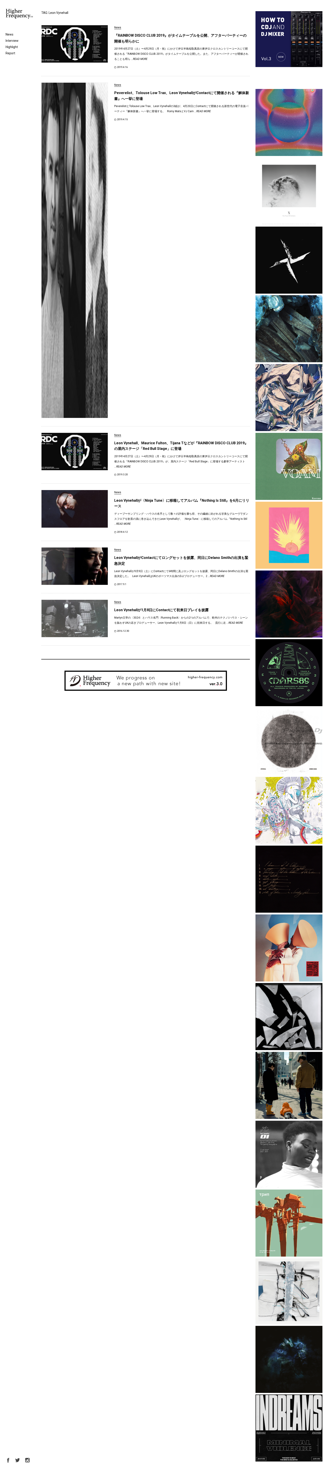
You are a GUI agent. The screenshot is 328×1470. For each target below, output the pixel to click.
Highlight (12, 47)
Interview (12, 40)
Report (10, 53)
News (9, 34)
